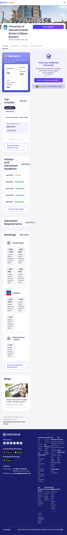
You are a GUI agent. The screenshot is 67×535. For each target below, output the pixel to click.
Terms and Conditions (41, 518)
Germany (40, 450)
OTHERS (60, 529)
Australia (40, 446)
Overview (5, 46)
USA (39, 439)
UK (38, 442)
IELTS (52, 471)
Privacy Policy (40, 514)
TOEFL (59, 455)
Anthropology (11, 111)
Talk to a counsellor (54, 450)
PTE (58, 459)
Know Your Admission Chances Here (15, 366)
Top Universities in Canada (41, 469)
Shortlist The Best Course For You (13, 147)
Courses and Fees (36, 46)
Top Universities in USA (41, 458)
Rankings (24, 46)
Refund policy (40, 522)
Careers (46, 442)
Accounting (10, 108)
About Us (47, 439)
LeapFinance (60, 441)
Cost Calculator (54, 454)
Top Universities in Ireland (41, 479)
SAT (58, 457)
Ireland (40, 448)
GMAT (59, 462)
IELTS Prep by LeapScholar (60, 445)
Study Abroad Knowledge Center (54, 461)
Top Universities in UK (41, 463)
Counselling (54, 473)
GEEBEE (46, 453)
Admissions (15, 46)
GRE (58, 461)
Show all (23, 101)
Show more (25, 164)
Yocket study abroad (46, 450)
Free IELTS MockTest (54, 442)
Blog (52, 457)
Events (53, 466)
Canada (40, 444)
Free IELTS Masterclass (54, 446)
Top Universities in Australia (41, 474)
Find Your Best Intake (16, 209)
